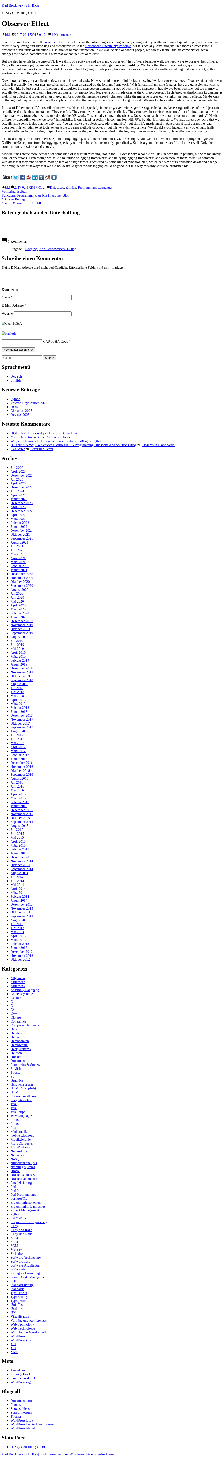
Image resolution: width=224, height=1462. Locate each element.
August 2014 (19, 873)
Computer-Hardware (24, 1025)
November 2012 (21, 955)
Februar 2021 (19, 566)
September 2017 (21, 727)
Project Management (24, 1210)
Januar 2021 (18, 570)
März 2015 (18, 845)
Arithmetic (17, 982)
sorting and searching (25, 1273)
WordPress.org (20, 1382)
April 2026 (18, 471)
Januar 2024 (18, 499)
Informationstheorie (23, 1096)
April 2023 (18, 507)
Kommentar (11, 289)
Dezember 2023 (21, 503)
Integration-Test (21, 1100)
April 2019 (18, 652)
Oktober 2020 (20, 582)
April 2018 (18, 700)
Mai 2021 (17, 554)
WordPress (17, 1336)
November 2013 (21, 908)
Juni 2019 (17, 644)
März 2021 (18, 562)
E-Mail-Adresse (14, 305)
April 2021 (18, 558)
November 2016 (21, 766)
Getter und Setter (41, 449)
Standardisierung (22, 1285)
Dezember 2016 (21, 763)
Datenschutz (19, 1045)
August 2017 (19, 731)
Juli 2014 (16, 877)
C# (12, 1009)
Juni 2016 (17, 786)
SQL (13, 1281)
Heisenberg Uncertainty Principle (108, 46)
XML (14, 1352)
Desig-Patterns (20, 1049)
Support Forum (21, 1412)
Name (7, 297)
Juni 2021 (17, 550)
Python (15, 399)
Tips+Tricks (18, 1293)
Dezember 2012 (21, 951)
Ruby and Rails (21, 1230)
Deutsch (16, 376)
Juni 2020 (17, 597)
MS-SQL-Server (21, 1143)
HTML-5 (16, 1092)
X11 (13, 1344)
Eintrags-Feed (20, 1374)
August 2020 (19, 589)
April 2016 (18, 794)
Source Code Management (28, 1277)
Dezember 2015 (21, 810)
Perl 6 (14, 1190)
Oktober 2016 (20, 770)
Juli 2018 (16, 688)
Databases (57, 187)
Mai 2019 (17, 648)
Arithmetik (17, 986)
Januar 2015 (18, 853)
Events (15, 1072)
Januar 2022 (18, 526)
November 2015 (21, 814)
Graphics (16, 1080)
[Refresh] (9, 333)
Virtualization (19, 1316)
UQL (14, 407)
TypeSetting (18, 1297)
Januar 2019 (18, 664)
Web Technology (22, 1324)
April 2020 (18, 605)
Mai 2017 (17, 743)
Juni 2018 (17, 692)
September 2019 (21, 633)
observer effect (55, 42)
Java (13, 1104)
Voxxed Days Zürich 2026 (28, 403)
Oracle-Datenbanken (24, 1179)
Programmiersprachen (25, 1202)
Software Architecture (25, 1257)
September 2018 (21, 680)
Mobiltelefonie (20, 1139)
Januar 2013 (18, 948)
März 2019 (18, 656)
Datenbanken (19, 1041)
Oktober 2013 (20, 912)
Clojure (15, 1017)
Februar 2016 (19, 802)
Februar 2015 (19, 849)
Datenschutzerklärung (101, 1454)
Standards (17, 1289)
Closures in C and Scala (158, 445)
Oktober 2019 (20, 629)
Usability (16, 1308)
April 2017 (18, 747)
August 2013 (19, 920)
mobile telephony (22, 1135)
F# (12, 1076)
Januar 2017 (18, 759)
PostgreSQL (19, 1198)
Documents (18, 1061)
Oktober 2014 (20, 865)
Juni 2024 (17, 491)
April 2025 (18, 483)
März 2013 (18, 940)
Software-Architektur (25, 1265)
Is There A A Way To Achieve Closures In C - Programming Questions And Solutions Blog (73, 445)
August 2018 (19, 684)
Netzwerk (17, 1155)
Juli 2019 (16, 641)
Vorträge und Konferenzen (28, 1320)
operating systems (22, 1167)
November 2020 (21, 578)
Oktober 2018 (20, 676)
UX (13, 1312)
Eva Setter (17, 449)
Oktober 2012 (20, 959)
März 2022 (18, 519)
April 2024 (18, 495)
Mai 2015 (17, 837)
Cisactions (70, 433)
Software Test (20, 1261)
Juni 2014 (17, 881)
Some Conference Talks (53, 437)
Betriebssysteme (21, 994)
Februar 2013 (19, 944)
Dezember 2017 (21, 715)
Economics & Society (25, 1064)
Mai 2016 (17, 790)
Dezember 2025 (21, 475)
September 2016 (21, 774)
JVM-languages (21, 1116)
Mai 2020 (17, 601)
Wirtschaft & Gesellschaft (28, 1332)
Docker (15, 1057)
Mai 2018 (17, 696)
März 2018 (18, 704)
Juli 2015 (16, 829)
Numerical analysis (23, 1163)
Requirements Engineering (28, 1222)
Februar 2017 (19, 755)
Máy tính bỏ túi (21, 437)
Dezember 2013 (21, 904)
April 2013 (18, 936)
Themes (15, 1416)
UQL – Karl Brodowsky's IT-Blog (34, 433)
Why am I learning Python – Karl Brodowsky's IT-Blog (49, 441)
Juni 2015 (17, 833)
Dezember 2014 (21, 857)
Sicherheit (17, 1253)
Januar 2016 (18, 806)
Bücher (15, 998)
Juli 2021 (16, 546)
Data (13, 1029)
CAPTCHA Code (55, 341)
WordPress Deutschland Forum (32, 1424)
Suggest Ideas (20, 1408)
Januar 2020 (18, 617)
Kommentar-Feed (22, 1378)
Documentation (21, 1401)
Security (16, 1249)
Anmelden (17, 1370)
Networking (18, 1151)
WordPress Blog (21, 1420)
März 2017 (18, 751)
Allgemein (17, 978)
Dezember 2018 (21, 668)
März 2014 (18, 892)
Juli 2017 (16, 735)
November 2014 (21, 861)
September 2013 (21, 916)
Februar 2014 (19, 896)
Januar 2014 (18, 900)
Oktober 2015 (20, 818)
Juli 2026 (16, 467)
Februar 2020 (19, 613)
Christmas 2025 (21, 411)
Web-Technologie (22, 1328)
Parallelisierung (21, 1183)
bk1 (7, 35)
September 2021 (21, 538)
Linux (14, 1120)
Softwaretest (19, 1269)
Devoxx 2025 (20, 414)
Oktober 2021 (20, 534)
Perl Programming (23, 1194)
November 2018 (21, 672)
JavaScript (17, 1112)
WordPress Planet (22, 1428)
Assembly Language (24, 990)
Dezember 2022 (21, 511)
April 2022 (18, 515)
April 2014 (18, 888)
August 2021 (19, 542)
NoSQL (16, 1159)
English (71, 187)
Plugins (15, 1404)
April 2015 (18, 841)
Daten (14, 1037)
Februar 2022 (19, 523)
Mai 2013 (17, 932)
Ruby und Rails (21, 1234)
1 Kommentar (61, 35)
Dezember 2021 (21, 530)
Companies (18, 1021)
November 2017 (21, 719)
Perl (13, 1186)
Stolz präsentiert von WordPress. (63, 1454)
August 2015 (19, 826)
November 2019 (21, 625)
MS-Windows (20, 1147)
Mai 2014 (17, 885)
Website (7, 313)
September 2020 (21, 585)
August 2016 (19, 778)
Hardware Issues (21, 1084)
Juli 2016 (16, 782)
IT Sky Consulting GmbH (28, 1447)
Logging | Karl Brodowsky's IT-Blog (50, 249)
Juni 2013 (17, 928)
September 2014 (21, 869)
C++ (13, 1013)
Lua (13, 1127)
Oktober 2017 (20, 723)
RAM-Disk (18, 1218)
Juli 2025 (16, 479)
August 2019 (19, 637)
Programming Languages (95, 187)
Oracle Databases (22, 1175)
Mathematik (18, 1131)
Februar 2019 (19, 660)
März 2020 (18, 609)
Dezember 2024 (21, 487)
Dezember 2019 (21, 621)
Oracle (15, 1171)
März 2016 (18, 798)
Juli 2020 (16, 593)
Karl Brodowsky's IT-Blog (20, 5)
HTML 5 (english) (23, 1088)
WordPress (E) (20, 1340)
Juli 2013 (16, 924)
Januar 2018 (18, 711)
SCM (14, 1246)
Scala (14, 1238)
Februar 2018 (19, 707)
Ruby (14, 1226)
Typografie (18, 1301)
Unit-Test (16, 1305)
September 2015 (21, 822)
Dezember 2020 (21, 574)
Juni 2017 (17, 739)
